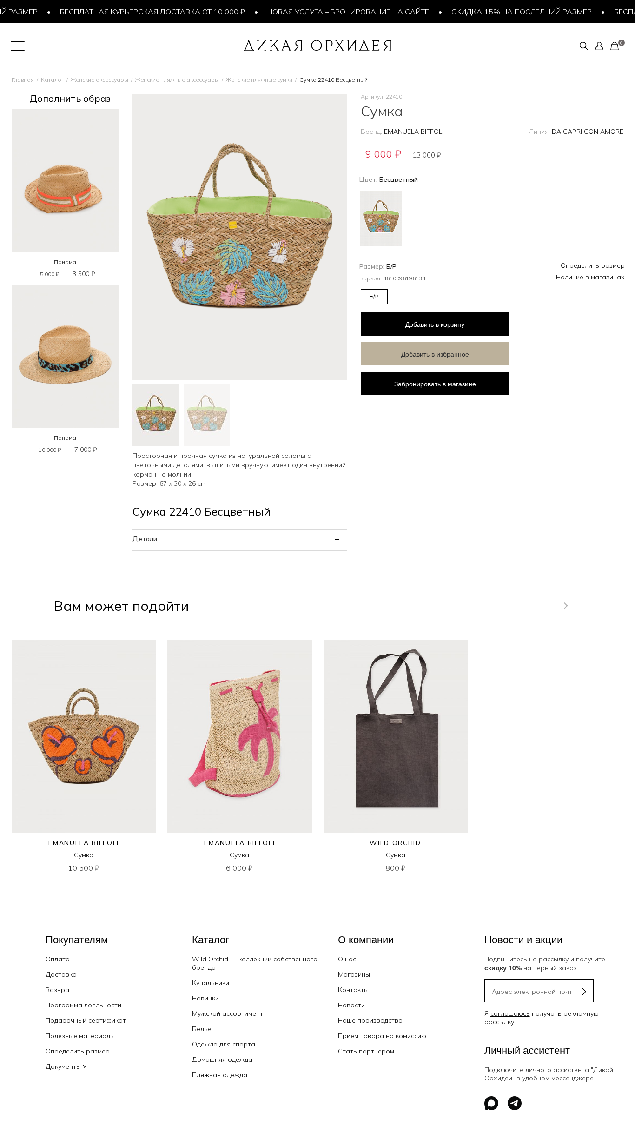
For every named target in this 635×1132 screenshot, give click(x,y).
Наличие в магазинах (590, 277)
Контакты (353, 990)
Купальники (210, 983)
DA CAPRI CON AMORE (587, 131)
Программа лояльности (83, 1005)
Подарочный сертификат (86, 1020)
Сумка (83, 855)
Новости (351, 1005)
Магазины (354, 974)
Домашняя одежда (222, 1059)
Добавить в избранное (435, 353)
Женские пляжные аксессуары (177, 79)
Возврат (59, 990)
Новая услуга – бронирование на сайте (335, 11)
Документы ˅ (66, 1066)
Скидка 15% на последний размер (508, 11)
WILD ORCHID (395, 843)
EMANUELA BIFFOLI (413, 131)
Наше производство (370, 1020)
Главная (23, 79)
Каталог (52, 79)
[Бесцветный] (381, 217)
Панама (65, 261)
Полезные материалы (80, 1036)
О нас (347, 959)
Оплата (58, 959)
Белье (202, 1029)
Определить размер (593, 265)
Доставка (61, 974)
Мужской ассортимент (227, 1013)
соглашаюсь (510, 1013)
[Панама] (65, 180)
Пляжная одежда (219, 1075)
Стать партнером (366, 1051)
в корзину (434, 324)
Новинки (205, 998)
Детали (144, 539)
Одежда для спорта (223, 1044)
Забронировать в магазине (435, 383)
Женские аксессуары (99, 79)
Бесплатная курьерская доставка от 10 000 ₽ (139, 11)
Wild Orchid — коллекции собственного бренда (255, 963)
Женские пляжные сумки (259, 79)
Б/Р (374, 296)
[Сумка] (84, 736)
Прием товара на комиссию (382, 1036)
